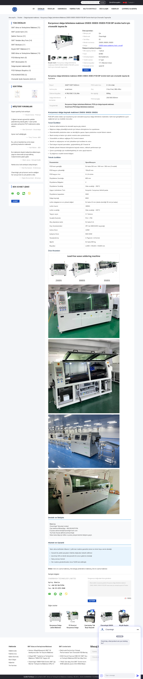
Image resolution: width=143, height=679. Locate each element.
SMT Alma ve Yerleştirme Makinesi (24, 28)
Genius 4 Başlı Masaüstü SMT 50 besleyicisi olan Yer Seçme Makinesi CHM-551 (41, 652)
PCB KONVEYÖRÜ (17, 75)
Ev (34, 9)
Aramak (102, 2)
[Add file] (101, 675)
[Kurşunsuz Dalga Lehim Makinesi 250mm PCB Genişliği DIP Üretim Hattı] (55, 616)
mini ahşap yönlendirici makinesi (80, 569)
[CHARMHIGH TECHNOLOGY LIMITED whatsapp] (19, 194)
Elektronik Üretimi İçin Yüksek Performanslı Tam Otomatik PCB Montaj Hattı (74, 652)
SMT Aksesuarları (17, 62)
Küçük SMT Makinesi (19, 49)
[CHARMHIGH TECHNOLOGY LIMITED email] (14, 194)
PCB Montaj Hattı (17, 58)
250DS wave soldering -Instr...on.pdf (111, 45)
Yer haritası (13, 665)
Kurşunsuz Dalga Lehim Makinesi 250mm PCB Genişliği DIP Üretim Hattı (55, 627)
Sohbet (86, 70)
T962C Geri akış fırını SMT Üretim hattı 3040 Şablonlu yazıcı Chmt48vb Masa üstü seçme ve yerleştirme (73, 663)
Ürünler (41, 9)
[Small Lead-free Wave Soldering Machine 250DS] (62, 41)
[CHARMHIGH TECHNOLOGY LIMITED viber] (30, 193)
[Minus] (138, 629)
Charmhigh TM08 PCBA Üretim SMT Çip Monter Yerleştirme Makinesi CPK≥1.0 (42, 663)
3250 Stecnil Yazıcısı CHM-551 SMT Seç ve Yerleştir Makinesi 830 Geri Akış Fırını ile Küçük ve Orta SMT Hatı (73, 657)
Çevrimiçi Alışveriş (129, 9)
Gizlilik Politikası (29, 677)
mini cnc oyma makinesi (61, 569)
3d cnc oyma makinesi (99, 569)
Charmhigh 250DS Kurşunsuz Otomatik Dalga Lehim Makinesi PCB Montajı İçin (106, 627)
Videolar (51, 9)
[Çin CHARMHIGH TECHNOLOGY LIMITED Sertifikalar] (17, 94)
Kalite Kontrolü (89, 9)
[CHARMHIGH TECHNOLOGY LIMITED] (14, 9)
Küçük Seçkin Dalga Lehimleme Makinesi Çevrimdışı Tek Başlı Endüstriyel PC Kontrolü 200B (124, 627)
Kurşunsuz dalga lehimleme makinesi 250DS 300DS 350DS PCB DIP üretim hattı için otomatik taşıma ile (63, 65)
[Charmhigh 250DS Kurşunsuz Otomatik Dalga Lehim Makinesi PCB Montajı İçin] (106, 616)
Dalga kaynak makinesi (31, 17)
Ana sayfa (12, 17)
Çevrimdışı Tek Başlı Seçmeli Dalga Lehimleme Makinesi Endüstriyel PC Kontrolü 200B (90, 627)
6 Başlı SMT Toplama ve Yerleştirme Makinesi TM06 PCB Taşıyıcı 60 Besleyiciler (41, 657)
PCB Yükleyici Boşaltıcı (19, 70)
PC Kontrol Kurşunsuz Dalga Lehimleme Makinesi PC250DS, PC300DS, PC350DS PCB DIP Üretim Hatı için (72, 627)
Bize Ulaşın (104, 9)
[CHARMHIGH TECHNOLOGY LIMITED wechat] (25, 194)
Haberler (115, 9)
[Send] (137, 675)
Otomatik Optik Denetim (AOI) (22, 79)
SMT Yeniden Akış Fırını (20, 40)
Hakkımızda (62, 9)
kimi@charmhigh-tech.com (68, 530)
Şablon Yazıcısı (16, 36)
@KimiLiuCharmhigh (67, 533)
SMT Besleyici (16, 45)
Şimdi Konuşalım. (115, 2)
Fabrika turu (75, 9)
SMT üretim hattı (17, 32)
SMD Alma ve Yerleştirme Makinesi (24, 53)
